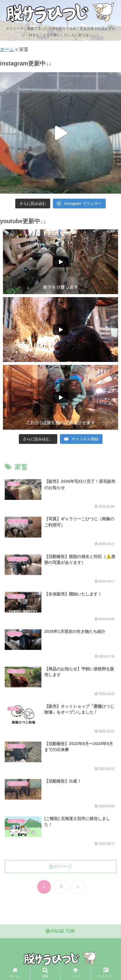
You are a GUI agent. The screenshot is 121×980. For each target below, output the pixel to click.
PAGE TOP (62, 931)
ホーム (7, 49)
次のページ (60, 866)
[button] (109, 800)
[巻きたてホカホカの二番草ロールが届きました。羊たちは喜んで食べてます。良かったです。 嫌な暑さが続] (60, 133)
